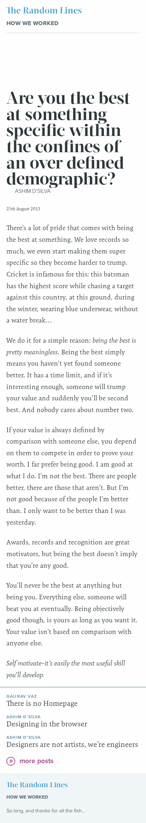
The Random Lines (44, 10)
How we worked (32, 22)
